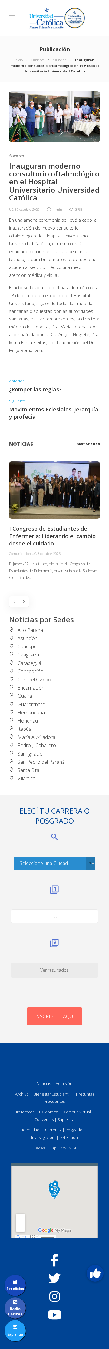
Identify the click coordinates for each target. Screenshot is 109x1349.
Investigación (42, 1137)
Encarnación (31, 687)
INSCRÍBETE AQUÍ (54, 1016)
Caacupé (27, 646)
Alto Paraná (30, 630)
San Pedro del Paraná (41, 762)
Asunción (60, 60)
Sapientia (66, 1119)
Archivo (22, 1094)
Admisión (64, 1083)
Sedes (39, 1148)
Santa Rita (28, 770)
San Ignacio (30, 753)
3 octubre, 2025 (49, 553)
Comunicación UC (22, 553)
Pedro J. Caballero (37, 745)
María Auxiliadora (36, 737)
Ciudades (37, 60)
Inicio (19, 60)
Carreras (53, 1130)
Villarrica (26, 778)
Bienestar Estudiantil (52, 1094)
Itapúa (24, 729)
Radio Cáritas (15, 1311)
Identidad (30, 1130)
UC (11, 209)
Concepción (30, 671)
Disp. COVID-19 (62, 1148)
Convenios (44, 1119)
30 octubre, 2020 (27, 209)
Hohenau (28, 720)
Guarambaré (31, 704)
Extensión (69, 1137)
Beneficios (15, 1289)
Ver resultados (54, 970)
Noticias (44, 1083)
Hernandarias (32, 712)
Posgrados (74, 1130)
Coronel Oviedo (34, 679)
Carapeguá (29, 663)
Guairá (25, 696)
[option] (54, 116)
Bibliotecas (24, 1112)
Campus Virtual (77, 1112)
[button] (95, 1273)
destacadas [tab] (88, 444)
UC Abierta (48, 1112)
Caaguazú (28, 654)
